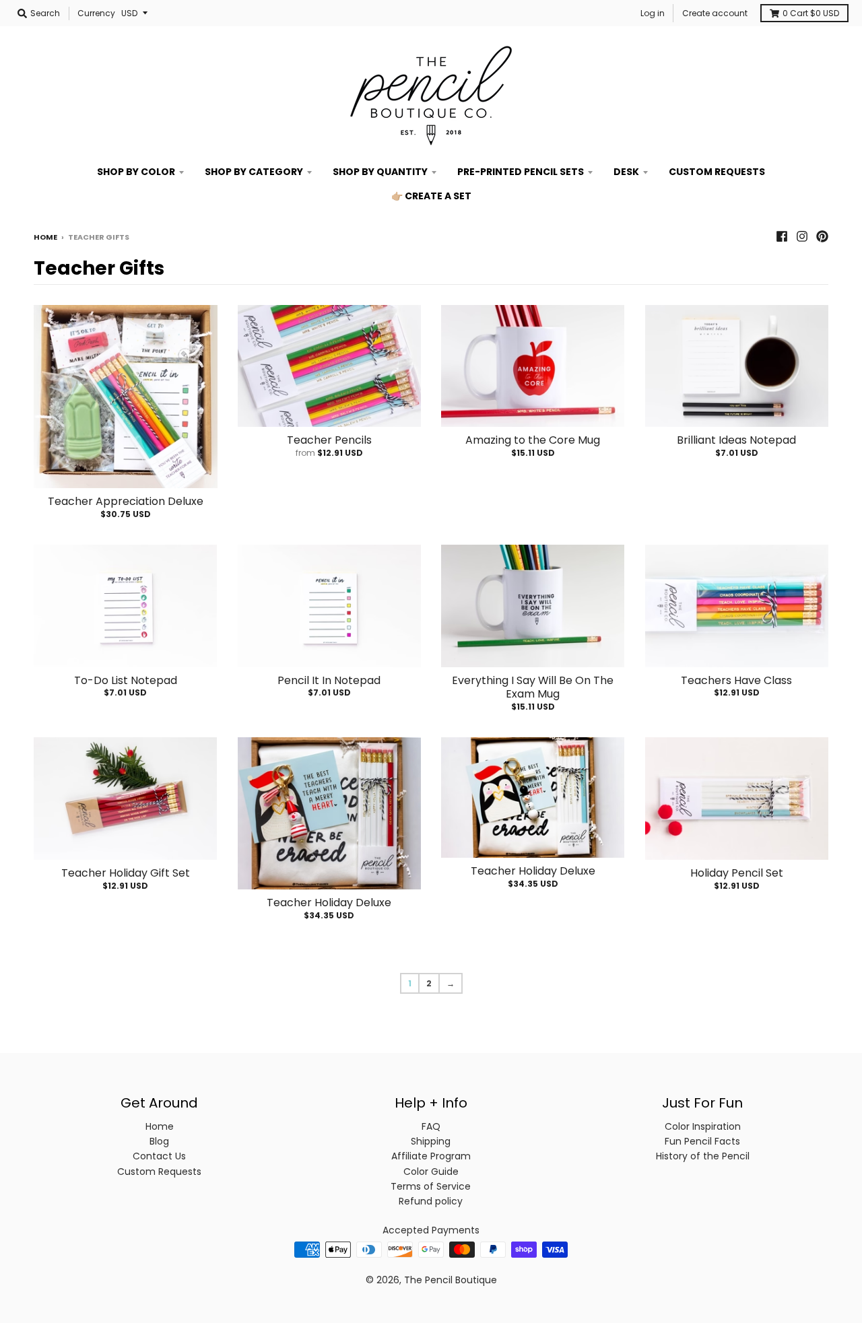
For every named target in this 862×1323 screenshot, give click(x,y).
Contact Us (159, 1156)
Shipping (431, 1141)
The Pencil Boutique (450, 1280)
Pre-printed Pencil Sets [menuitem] (520, 171)
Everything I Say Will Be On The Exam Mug (533, 687)
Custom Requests (159, 1171)
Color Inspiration (703, 1126)
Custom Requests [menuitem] (717, 171)
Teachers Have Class (736, 680)
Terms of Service (431, 1186)
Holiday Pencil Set (736, 873)
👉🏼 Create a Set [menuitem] (431, 196)
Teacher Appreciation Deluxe (125, 501)
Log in (652, 13)
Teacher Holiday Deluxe (329, 902)
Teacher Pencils (329, 440)
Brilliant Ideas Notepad (736, 440)
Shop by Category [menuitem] (254, 171)
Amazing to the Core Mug (532, 440)
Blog (159, 1141)
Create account (715, 13)
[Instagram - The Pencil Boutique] (802, 236)
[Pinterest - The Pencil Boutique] (822, 236)
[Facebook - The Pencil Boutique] (782, 236)
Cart (811, 13)
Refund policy (431, 1201)
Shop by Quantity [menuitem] (380, 171)
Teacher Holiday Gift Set (125, 873)
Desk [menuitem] (626, 171)
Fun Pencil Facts (702, 1141)
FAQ (431, 1126)
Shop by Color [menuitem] (136, 171)
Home (45, 237)
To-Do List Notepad (125, 680)
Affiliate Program (431, 1156)
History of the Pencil (703, 1156)
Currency (96, 13)
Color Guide (431, 1171)
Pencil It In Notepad (328, 680)
